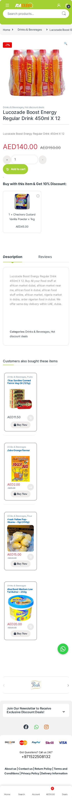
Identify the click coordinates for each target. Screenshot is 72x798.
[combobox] (30, 13)
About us (10, 768)
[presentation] (68, 685)
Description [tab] (12, 257)
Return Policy (43, 768)
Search (63, 13)
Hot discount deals (34, 107)
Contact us (25, 768)
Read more (30, 487)
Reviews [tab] (45, 257)
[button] (65, 43)
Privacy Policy (30, 773)
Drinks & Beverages (30, 29)
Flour (29, 516)
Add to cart (18, 169)
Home (6, 29)
